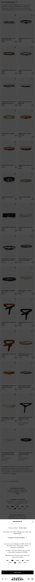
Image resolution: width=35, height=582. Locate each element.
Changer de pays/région (16, 537)
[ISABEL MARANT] (17, 579)
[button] (29, 579)
